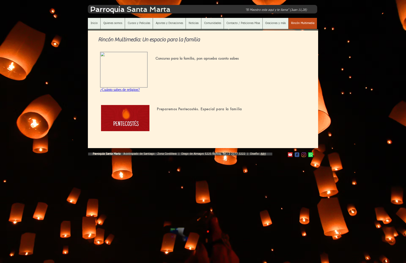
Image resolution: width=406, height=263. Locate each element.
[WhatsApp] (310, 154)
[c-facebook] (297, 154)
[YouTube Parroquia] (290, 154)
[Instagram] (303, 154)
